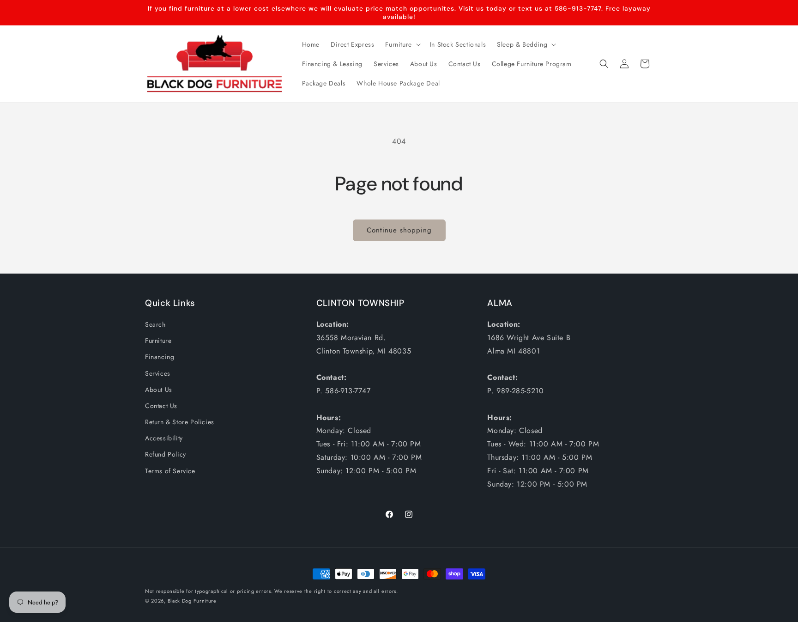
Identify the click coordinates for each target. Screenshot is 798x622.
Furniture (158, 340)
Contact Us (161, 405)
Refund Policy (165, 454)
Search (155, 324)
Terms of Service (170, 471)
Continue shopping (399, 230)
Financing (159, 356)
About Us (158, 389)
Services (157, 373)
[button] (402, 44)
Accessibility (164, 438)
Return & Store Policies (179, 422)
